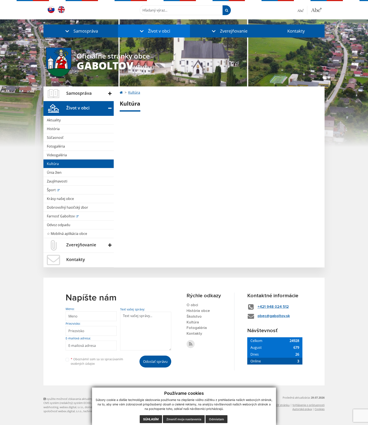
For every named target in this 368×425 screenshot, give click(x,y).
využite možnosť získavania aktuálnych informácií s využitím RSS (87, 399)
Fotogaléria (56, 146)
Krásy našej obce (60, 198)
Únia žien (54, 172)
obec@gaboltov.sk (273, 316)
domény (90, 407)
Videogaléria (57, 155)
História (53, 128)
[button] (80, 30)
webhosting (50, 407)
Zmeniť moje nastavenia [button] (183, 419)
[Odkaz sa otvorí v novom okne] (191, 344)
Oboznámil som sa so (97, 361)
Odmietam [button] (216, 419)
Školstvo (194, 317)
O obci (192, 305)
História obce (198, 311)
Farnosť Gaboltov (61, 216)
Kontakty (296, 31)
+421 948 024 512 (273, 307)
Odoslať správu (155, 361)
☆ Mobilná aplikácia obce (67, 233)
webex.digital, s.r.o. (71, 407)
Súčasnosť (55, 137)
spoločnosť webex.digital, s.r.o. (62, 411)
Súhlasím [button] (151, 419)
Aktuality (54, 120)
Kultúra (53, 163)
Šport (52, 190)
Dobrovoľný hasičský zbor (67, 207)
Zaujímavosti (57, 181)
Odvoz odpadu (58, 225)
